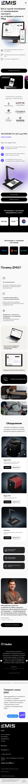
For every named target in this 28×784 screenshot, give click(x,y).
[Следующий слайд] (27, 661)
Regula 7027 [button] (7, 460)
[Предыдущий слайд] (1, 661)
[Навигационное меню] (26, 2)
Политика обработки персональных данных (9, 768)
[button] (14, 71)
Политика (4, 782)
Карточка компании (5, 771)
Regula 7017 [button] (7, 496)
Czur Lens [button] (6, 530)
